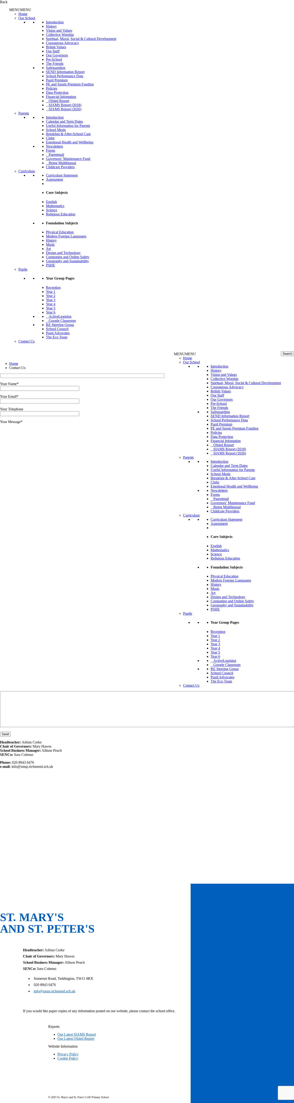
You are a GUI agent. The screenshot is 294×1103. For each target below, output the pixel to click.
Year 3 (50, 300)
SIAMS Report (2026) (65, 109)
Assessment (54, 179)
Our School (26, 18)
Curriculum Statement (62, 175)
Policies (51, 88)
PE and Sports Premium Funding (70, 84)
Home (22, 14)
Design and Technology (63, 253)
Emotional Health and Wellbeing (69, 142)
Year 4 (50, 304)
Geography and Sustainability (67, 261)
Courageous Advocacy (62, 43)
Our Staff (52, 51)
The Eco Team (56, 337)
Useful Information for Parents (68, 126)
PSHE (50, 265)
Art (48, 249)
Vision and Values (59, 30)
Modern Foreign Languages (66, 236)
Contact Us (26, 341)
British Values (56, 47)
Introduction (55, 22)
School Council (57, 329)
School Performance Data (64, 76)
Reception (53, 287)
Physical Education (60, 232)
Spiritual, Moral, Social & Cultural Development (81, 39)
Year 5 (50, 308)
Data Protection (57, 92)
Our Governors (57, 55)
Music (50, 244)
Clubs (50, 138)
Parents (23, 113)
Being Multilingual (62, 163)
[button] (20, 10)
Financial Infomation (61, 97)
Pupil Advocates (58, 333)
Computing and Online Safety (67, 257)
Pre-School (54, 59)
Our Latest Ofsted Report (75, 1038)
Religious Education (60, 214)
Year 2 (50, 296)
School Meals (56, 130)
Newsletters (54, 146)
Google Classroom (62, 321)
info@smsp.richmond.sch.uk (54, 991)
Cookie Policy (67, 1058)
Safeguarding (55, 68)
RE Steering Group (60, 325)
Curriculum (26, 171)
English (51, 202)
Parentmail (56, 155)
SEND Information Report (65, 72)
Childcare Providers (60, 167)
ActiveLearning (60, 316)
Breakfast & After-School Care (68, 134)
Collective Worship (60, 35)
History (51, 26)
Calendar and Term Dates (64, 121)
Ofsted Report (59, 101)
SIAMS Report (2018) (65, 105)
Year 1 (50, 292)
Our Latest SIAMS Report (76, 1034)
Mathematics (55, 206)
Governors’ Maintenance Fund (68, 159)
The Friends (54, 64)
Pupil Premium (57, 80)
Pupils (22, 269)
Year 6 (50, 312)
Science (51, 210)
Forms (50, 150)
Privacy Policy (68, 1054)
